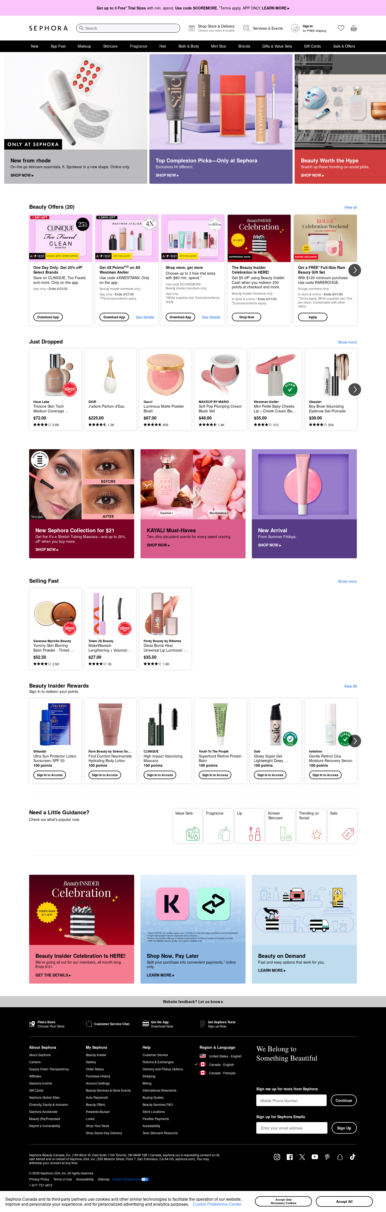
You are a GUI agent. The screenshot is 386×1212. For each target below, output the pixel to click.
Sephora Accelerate (43, 1111)
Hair (162, 46)
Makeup (84, 46)
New (34, 46)
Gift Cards (312, 46)
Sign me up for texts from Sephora (287, 1089)
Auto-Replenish (97, 1097)
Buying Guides (153, 1097)
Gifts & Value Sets (277, 46)
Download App (48, 317)
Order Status (95, 1069)
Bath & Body (189, 46)
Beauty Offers (95, 1104)
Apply (313, 317)
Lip (239, 813)
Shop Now (246, 317)
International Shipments (159, 1090)
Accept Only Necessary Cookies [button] (283, 1201)
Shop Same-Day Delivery (104, 1133)
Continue (344, 1100)
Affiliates (35, 1076)
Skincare (110, 46)
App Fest (58, 46)
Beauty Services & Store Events (108, 1090)
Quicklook (55, 393)
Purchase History (98, 1076)
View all (350, 207)
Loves (90, 1118)
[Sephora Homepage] (48, 28)
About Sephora (40, 1054)
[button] (191, 1205)
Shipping (149, 1076)
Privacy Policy (39, 1179)
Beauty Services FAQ (158, 1104)
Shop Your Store (97, 1125)
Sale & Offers (344, 46)
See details (145, 317)
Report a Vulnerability (44, 1125)
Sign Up (344, 1128)
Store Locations (154, 1111)
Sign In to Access (50, 775)
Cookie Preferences (126, 1179)
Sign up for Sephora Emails (280, 1116)
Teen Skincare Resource (160, 1133)
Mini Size (218, 46)
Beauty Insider (96, 1054)
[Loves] (341, 28)
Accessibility (151, 1125)
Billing (147, 1083)
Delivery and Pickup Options (163, 1069)
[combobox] (128, 28)
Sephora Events (40, 1083)
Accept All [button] (344, 1201)
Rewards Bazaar (98, 1111)
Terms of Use (62, 1179)
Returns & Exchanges (158, 1062)
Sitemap (104, 1179)
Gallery (91, 1062)
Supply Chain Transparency (49, 1069)
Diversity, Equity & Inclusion (48, 1104)
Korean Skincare (275, 815)
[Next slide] (375, 119)
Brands (244, 46)
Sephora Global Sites (44, 1097)
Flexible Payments (156, 1118)
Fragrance (138, 46)
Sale (333, 813)
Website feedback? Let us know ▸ (193, 1001)
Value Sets (184, 813)
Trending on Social (309, 815)
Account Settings (98, 1083)
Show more (347, 342)
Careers (35, 1062)
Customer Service (155, 1054)
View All (350, 686)
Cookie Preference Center (217, 1203)
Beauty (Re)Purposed (44, 1118)
